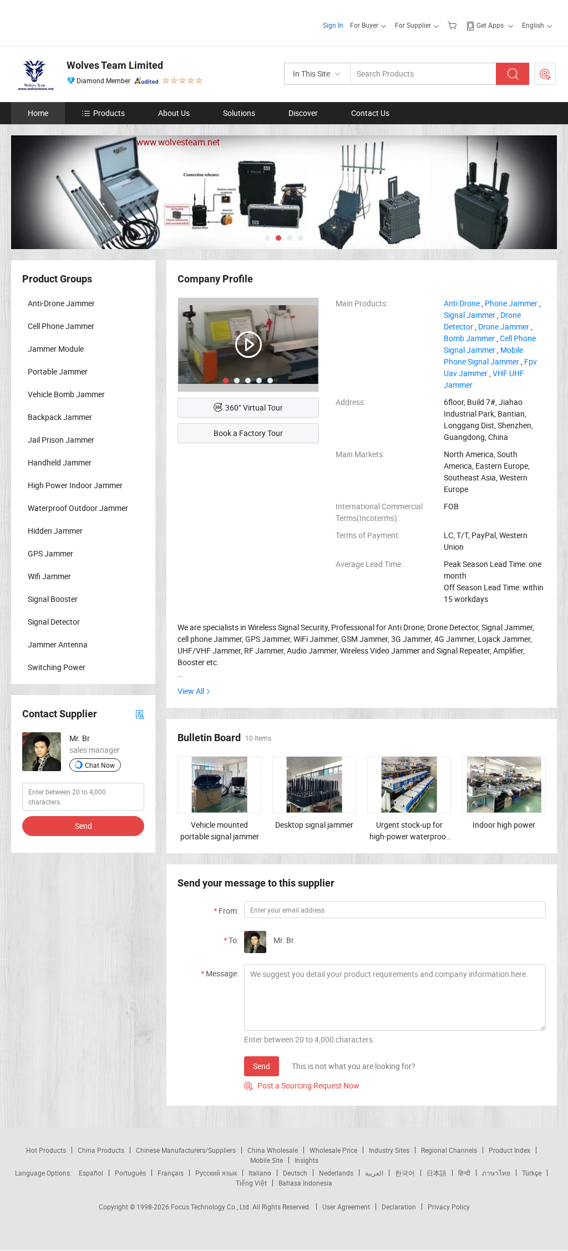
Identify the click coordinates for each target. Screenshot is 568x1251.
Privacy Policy (449, 1206)
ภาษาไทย (496, 1172)
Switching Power (56, 667)
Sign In (333, 25)
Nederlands (336, 1172)
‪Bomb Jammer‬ (469, 338)
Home (38, 113)
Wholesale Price (333, 1150)
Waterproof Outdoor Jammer (78, 508)
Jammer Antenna (58, 644)
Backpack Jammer (60, 417)
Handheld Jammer (60, 462)
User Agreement (346, 1206)
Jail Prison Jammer (61, 439)
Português (130, 1172)
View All (191, 691)
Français (171, 1172)
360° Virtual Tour (254, 407)
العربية (374, 1172)
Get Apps (490, 25)
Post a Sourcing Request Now (301, 1085)
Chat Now (100, 765)
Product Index (509, 1150)
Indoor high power (504, 824)
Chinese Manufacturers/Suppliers (186, 1150)
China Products (101, 1150)
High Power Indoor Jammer (75, 485)
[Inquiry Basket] (453, 25)
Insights (306, 1160)
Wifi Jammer (49, 576)
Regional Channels (449, 1150)
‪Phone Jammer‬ (511, 303)
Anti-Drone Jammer (61, 303)
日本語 (437, 1172)
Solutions (239, 113)
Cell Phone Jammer (61, 326)
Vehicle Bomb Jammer (66, 394)
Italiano (259, 1172)
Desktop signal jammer (314, 824)
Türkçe (531, 1172)
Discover (303, 113)
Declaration (399, 1206)
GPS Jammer (50, 553)
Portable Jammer (58, 371)
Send (261, 1066)
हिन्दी (464, 1172)
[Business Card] (139, 713)
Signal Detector (54, 621)
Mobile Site (266, 1160)
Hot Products (46, 1150)
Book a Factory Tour (248, 433)
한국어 (405, 1172)
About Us (174, 113)
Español (91, 1172)
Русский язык (216, 1172)
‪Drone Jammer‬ (503, 326)
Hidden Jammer (55, 530)
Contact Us (370, 113)
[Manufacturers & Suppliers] (82, 22)
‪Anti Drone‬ (462, 303)
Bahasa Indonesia (305, 1182)
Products (109, 113)
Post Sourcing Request (545, 74)
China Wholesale (272, 1150)
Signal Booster (53, 599)
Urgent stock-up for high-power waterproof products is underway (409, 836)
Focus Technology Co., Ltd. (211, 1206)
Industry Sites (389, 1150)
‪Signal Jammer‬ (469, 315)
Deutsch (295, 1172)
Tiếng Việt (251, 1182)
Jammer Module (56, 348)
